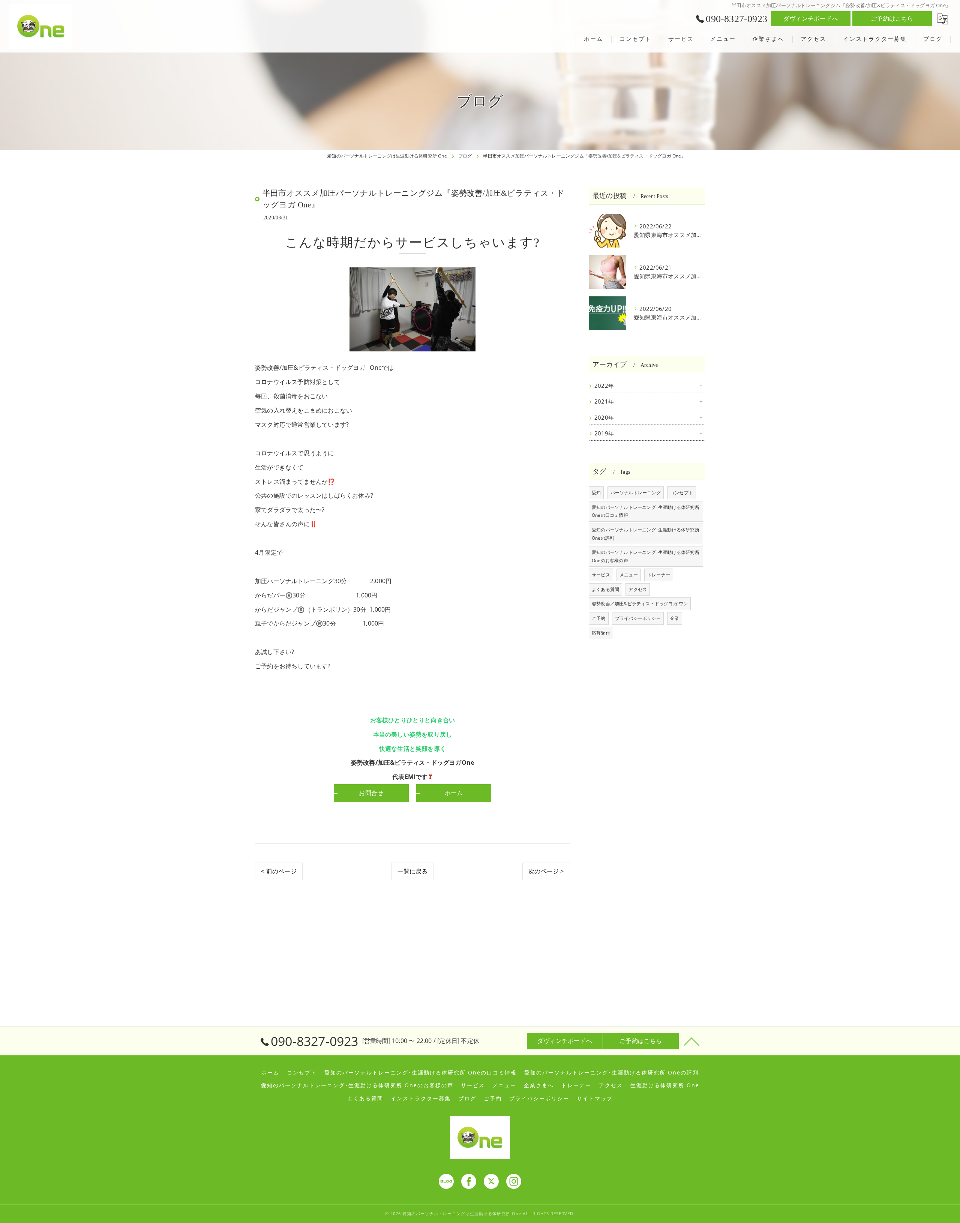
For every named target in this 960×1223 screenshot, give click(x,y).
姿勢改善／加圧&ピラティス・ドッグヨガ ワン (640, 603)
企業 (674, 618)
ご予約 (599, 618)
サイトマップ (595, 1098)
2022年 (604, 385)
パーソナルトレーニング (635, 492)
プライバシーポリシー (638, 618)
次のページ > (546, 871)
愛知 (596, 492)
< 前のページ (278, 871)
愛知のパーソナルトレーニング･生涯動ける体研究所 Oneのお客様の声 (645, 556)
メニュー (629, 575)
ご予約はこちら (892, 18)
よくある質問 (605, 589)
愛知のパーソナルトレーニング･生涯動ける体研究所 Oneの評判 (645, 534)
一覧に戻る (413, 871)
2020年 (604, 417)
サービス (601, 575)
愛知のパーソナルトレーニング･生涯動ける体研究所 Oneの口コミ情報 (645, 511)
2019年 (604, 433)
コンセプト (681, 492)
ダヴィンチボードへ (810, 18)
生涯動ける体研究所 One (664, 1085)
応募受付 (601, 633)
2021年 (604, 401)
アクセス (637, 589)
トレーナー (658, 575)
